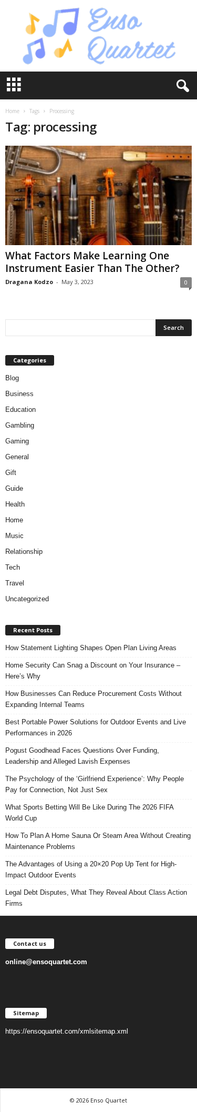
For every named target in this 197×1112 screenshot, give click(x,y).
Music (14, 536)
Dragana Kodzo (29, 282)
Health (15, 504)
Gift (10, 473)
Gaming (17, 441)
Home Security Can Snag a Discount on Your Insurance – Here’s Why (92, 670)
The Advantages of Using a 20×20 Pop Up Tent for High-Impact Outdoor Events (91, 869)
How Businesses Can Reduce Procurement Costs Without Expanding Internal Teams (93, 699)
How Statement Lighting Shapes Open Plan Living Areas (91, 648)
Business (19, 394)
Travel (14, 583)
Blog (12, 378)
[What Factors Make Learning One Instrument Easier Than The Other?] (98, 195)
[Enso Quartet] (98, 36)
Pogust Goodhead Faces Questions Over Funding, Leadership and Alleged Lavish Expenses (82, 755)
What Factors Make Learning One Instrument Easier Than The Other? (92, 262)
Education (20, 409)
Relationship (24, 551)
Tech (12, 567)
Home (12, 111)
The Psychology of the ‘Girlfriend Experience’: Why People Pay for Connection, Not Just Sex (94, 784)
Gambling (19, 425)
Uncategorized (27, 599)
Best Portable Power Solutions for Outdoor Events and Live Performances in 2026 (95, 727)
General (17, 457)
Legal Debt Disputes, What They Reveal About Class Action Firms (96, 897)
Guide (14, 488)
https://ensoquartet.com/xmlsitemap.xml (66, 1031)
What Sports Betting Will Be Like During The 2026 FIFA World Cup (89, 812)
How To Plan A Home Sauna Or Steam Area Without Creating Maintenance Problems (98, 841)
